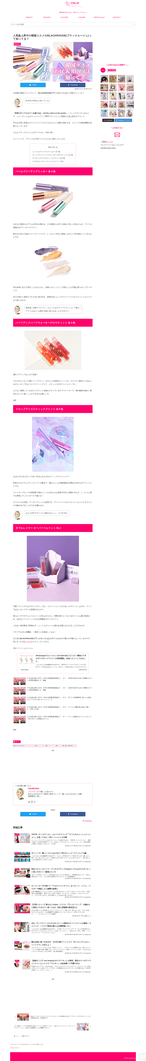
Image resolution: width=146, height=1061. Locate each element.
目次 (50, 147)
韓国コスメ (73, 745)
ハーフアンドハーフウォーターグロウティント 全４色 (53, 155)
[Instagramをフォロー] (32, 802)
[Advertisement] (53, 766)
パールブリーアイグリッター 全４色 (47, 152)
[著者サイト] (29, 802)
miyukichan (33, 788)
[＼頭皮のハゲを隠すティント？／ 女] (104, 79)
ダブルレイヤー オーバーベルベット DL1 (49, 161)
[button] (134, 24)
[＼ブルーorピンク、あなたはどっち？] (130, 79)
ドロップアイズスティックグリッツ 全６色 (49, 158)
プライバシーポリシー (14, 1047)
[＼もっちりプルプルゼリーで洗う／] (121, 87)
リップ (59, 745)
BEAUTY (17, 741)
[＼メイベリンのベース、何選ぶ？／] (130, 104)
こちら (28, 642)
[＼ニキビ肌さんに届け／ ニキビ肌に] (121, 113)
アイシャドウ (40, 745)
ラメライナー (51, 745)
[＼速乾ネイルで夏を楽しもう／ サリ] (130, 113)
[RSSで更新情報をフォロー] (34, 802)
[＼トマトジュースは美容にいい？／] (121, 104)
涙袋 (66, 745)
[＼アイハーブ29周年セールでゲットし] (113, 96)
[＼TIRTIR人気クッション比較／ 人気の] (104, 104)
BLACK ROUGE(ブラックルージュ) (24, 745)
